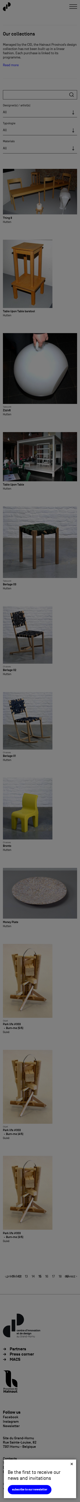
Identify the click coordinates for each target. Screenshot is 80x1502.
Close (71, 1463)
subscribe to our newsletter (29, 1489)
